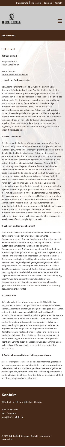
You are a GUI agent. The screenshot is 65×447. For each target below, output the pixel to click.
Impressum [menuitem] (36, 2)
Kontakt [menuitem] (58, 2)
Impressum (45, 436)
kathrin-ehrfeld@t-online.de (15, 74)
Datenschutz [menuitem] (22, 2)
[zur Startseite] (11, 23)
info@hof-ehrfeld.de (13, 417)
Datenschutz (7, 439)
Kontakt (34, 436)
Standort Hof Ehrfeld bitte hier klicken (22, 401)
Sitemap (25, 436)
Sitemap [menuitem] (48, 2)
